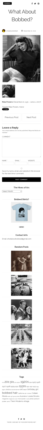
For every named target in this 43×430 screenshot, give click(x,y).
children (29, 393)
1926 (38, 382)
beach (25, 389)
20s (6, 381)
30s (12, 381)
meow (21, 107)
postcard (36, 399)
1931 (28, 386)
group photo (16, 396)
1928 (8, 386)
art (21, 389)
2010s (8, 389)
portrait (31, 399)
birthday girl (32, 389)
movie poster (22, 399)
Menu (8, 3)
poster (4, 401)
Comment (6, 137)
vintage (26, 401)
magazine (5, 399)
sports (8, 401)
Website (31, 161)
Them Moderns (16, 401)
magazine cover (13, 399)
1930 (16, 386)
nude (27, 399)
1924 (30, 382)
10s (3, 382)
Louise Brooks (33, 396)
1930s (22, 386)
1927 (4, 386)
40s (16, 382)
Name (4, 161)
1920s (25, 381)
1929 (13, 386)
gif (12, 396)
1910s (18, 382)
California (21, 393)
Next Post (31, 117)
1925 (34, 382)
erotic (9, 396)
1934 (37, 386)
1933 (34, 386)
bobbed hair (10, 392)
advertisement (16, 389)
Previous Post (11, 117)
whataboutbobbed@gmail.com (19, 239)
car (26, 393)
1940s (3, 389)
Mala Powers (7, 102)
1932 (31, 386)
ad (11, 389)
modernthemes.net (28, 422)
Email (17, 161)
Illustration (23, 396)
